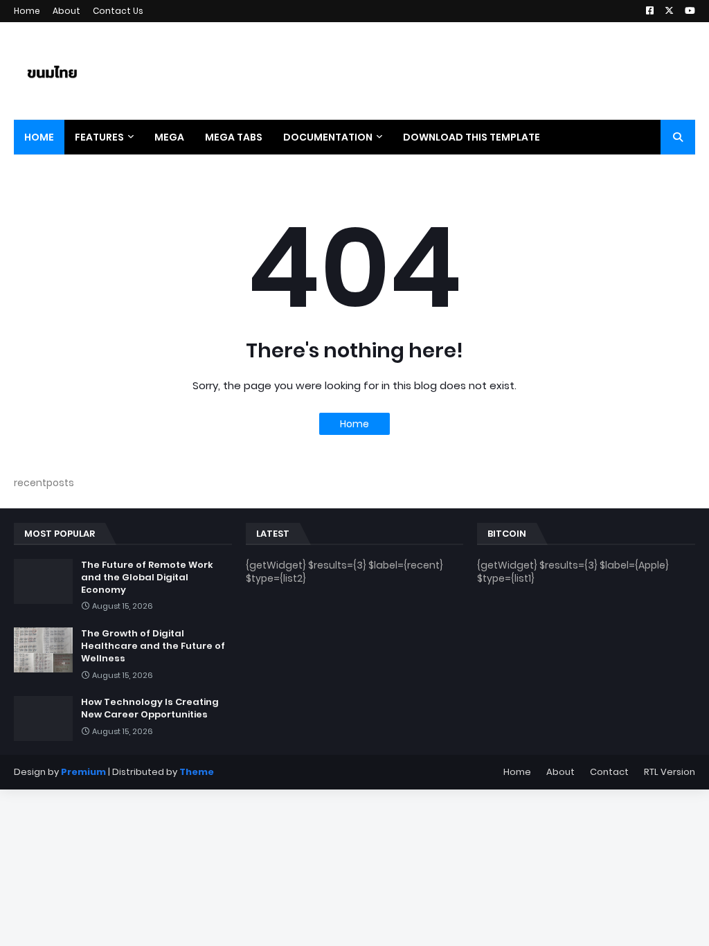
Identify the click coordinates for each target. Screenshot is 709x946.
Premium (83, 771)
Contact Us (118, 11)
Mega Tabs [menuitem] (233, 137)
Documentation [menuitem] (328, 137)
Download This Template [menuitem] (471, 137)
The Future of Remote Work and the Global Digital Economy (147, 577)
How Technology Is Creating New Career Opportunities (150, 708)
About (66, 11)
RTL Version (669, 771)
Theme (196, 771)
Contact (609, 771)
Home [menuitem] (39, 137)
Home (27, 11)
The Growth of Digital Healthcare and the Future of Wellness (153, 646)
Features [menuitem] (99, 137)
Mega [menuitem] (169, 137)
